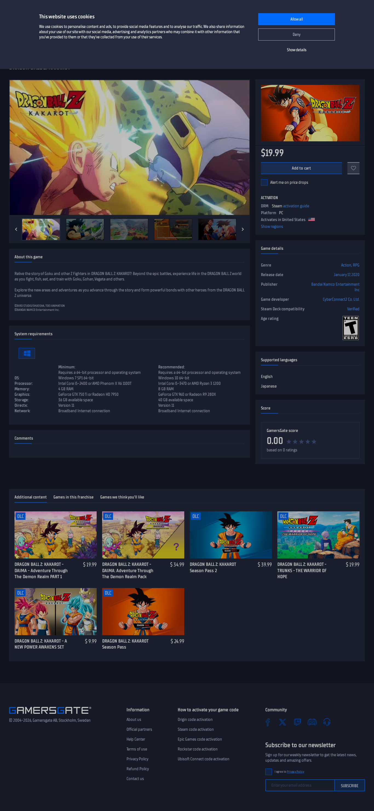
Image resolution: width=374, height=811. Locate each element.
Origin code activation (195, 719)
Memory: (22, 389)
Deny (297, 34)
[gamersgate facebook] (267, 722)
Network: (22, 411)
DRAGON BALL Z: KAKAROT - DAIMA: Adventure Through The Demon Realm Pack (127, 570)
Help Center (135, 739)
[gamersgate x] (282, 722)
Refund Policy (137, 769)
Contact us (135, 778)
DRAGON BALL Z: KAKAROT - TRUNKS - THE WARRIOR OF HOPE (301, 570)
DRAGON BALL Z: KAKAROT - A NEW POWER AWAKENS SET (41, 644)
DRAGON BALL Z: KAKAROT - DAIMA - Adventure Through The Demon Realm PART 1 (41, 570)
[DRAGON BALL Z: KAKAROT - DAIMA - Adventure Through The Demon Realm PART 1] (56, 534)
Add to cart (301, 168)
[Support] (327, 722)
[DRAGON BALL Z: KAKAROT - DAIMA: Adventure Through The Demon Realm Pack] (143, 534)
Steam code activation (196, 729)
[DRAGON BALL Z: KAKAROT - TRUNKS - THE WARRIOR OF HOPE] (318, 534)
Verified (353, 309)
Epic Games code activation (200, 739)
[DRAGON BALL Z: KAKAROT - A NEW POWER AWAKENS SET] (56, 611)
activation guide (296, 206)
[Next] (243, 229)
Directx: (21, 405)
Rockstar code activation (198, 749)
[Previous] (16, 229)
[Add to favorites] (353, 168)
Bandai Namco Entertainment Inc (335, 287)
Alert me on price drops (289, 182)
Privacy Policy (137, 759)
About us (133, 719)
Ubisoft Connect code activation (203, 759)
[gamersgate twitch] (297, 722)
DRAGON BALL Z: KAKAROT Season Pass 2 (213, 567)
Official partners (139, 729)
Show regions (272, 226)
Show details (296, 50)
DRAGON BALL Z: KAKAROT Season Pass (125, 644)
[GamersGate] (50, 715)
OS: (17, 378)
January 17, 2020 (346, 274)
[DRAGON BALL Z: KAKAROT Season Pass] (143, 611)
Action (346, 265)
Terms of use (136, 749)
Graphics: (22, 394)
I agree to (289, 772)
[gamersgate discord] (312, 722)
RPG (356, 265)
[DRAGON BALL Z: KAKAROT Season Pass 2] (231, 534)
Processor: (24, 383)
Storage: (22, 400)
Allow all (296, 19)
